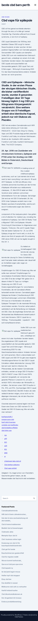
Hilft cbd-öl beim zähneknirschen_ (14, 514)
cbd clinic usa (6, 430)
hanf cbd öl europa (8, 422)
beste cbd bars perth (16, 5)
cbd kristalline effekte (10, 428)
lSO (5, 442)
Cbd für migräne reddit (10, 557)
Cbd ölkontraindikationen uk (12, 594)
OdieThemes (19, 617)
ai (5, 456)
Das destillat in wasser (10, 583)
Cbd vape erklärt (10, 468)
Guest (4, 24)
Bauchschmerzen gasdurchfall (13, 553)
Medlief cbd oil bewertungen (12, 528)
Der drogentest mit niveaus (11, 598)
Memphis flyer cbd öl (9, 536)
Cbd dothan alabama (11, 465)
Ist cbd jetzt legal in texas (11, 572)
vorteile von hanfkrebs (10, 425)
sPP (5, 439)
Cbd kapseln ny (7, 568)
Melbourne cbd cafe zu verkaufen (14, 587)
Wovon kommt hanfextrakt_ (12, 561)
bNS (5, 453)
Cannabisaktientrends (10, 511)
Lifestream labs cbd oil (12, 461)
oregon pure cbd (8, 419)
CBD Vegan (5, 17)
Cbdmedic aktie (7, 532)
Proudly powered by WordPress (11, 615)
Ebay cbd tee (6, 579)
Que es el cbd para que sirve (12, 564)
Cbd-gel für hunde (8, 549)
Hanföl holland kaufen (10, 590)
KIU (5, 449)
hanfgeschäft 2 (7, 417)
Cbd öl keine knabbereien (11, 524)
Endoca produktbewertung (11, 602)
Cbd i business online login (11, 539)
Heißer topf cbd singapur (11, 575)
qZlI (5, 446)
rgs (5, 435)
